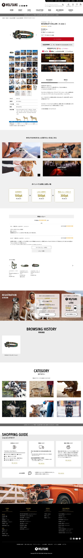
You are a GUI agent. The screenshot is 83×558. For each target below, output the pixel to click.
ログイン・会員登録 (57, 544)
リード (52, 6)
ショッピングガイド (49, 0)
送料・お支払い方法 (59, 0)
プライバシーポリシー (37, 544)
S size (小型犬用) (19, 17)
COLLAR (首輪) (12, 17)
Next (36, 35)
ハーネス (46, 6)
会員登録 (47, 314)
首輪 (49, 6)
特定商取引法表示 (20, 544)
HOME (3, 17)
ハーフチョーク (55, 6)
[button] (9, 266)
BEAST (7, 17)
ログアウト (64, 544)
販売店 (73, 0)
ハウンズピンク (60, 6)
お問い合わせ (79, 0)
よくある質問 (67, 0)
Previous (10, 35)
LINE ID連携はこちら (71, 314)
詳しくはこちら (14, 463)
